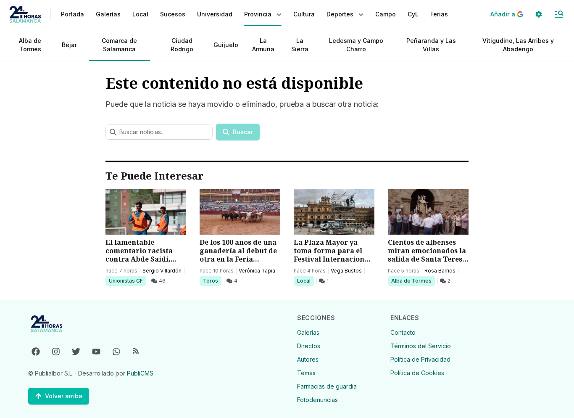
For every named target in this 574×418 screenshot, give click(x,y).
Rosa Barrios (440, 270)
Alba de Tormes (30, 45)
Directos (308, 345)
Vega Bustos (346, 270)
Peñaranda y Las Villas (431, 45)
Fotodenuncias (317, 399)
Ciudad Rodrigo (182, 45)
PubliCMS (140, 373)
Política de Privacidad (420, 359)
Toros (212, 280)
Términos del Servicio (420, 345)
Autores (308, 359)
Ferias (439, 14)
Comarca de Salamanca (119, 45)
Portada (72, 14)
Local (305, 280)
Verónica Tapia (257, 270)
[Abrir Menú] (558, 14)
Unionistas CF (125, 280)
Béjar (69, 44)
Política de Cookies (417, 372)
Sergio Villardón (162, 270)
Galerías (108, 14)
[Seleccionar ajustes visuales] (538, 14)
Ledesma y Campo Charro (356, 45)
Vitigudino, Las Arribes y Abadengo (518, 45)
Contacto (403, 332)
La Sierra (299, 45)
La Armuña (263, 45)
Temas (306, 372)
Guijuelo (225, 44)
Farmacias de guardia (327, 386)
